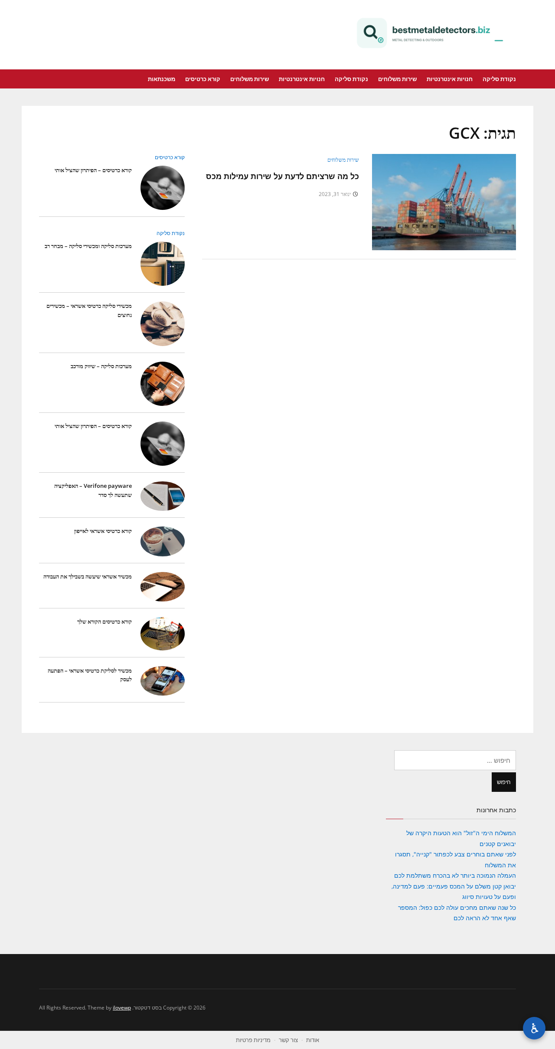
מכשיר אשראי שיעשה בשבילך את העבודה (87, 576)
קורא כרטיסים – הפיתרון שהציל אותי (93, 170)
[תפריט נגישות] (534, 1028)
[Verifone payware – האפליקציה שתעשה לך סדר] (162, 496)
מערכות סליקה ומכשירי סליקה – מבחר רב (88, 246)
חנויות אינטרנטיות (450, 79)
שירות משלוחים (397, 79)
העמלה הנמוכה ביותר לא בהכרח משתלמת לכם (455, 875)
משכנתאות (161, 79)
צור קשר (288, 1040)
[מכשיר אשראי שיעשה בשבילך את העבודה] (162, 586)
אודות (312, 1040)
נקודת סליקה (499, 79)
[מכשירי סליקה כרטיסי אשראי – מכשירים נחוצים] (162, 323)
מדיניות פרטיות (253, 1040)
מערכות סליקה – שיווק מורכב (101, 366)
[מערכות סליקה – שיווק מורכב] (162, 383)
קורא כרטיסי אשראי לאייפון (103, 531)
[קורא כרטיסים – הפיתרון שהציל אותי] (162, 187)
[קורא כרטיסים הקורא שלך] (162, 633)
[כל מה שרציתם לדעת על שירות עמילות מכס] (444, 201)
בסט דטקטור (429, 33)
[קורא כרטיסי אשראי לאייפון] (162, 541)
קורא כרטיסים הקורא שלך (104, 621)
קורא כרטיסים (202, 79)
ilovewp (122, 1007)
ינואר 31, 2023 (335, 194)
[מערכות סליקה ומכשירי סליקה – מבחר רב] (162, 263)
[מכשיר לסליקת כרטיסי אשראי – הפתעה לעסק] (162, 680)
